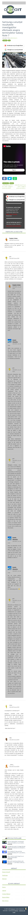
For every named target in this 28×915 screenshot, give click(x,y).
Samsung (11, 183)
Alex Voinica (5, 900)
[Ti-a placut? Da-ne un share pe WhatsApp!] (15, 178)
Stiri (9, 40)
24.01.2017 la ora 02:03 (14, 766)
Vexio (11, 214)
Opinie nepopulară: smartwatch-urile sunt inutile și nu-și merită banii (15, 843)
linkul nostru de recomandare (13, 226)
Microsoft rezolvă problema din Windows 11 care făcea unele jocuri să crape (16, 862)
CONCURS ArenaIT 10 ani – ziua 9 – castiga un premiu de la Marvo (20, 186)
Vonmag (15, 214)
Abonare (4, 878)
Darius (4, 887)
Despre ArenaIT (6, 872)
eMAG (7, 214)
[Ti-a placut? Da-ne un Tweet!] (10, 178)
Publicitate (5, 875)
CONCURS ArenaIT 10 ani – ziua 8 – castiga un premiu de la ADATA (7, 186)
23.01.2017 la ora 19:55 (14, 707)
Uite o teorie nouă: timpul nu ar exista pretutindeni (15, 856)
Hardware (5, 40)
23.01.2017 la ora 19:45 (14, 258)
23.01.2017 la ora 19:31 (14, 240)
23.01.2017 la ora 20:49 (14, 739)
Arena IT (14, 9)
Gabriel (4, 890)
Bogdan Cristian (13, 238)
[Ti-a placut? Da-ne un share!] (4, 178)
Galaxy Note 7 (6, 183)
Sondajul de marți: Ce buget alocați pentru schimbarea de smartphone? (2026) (16, 848)
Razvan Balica (5, 897)
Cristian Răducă (6, 894)
